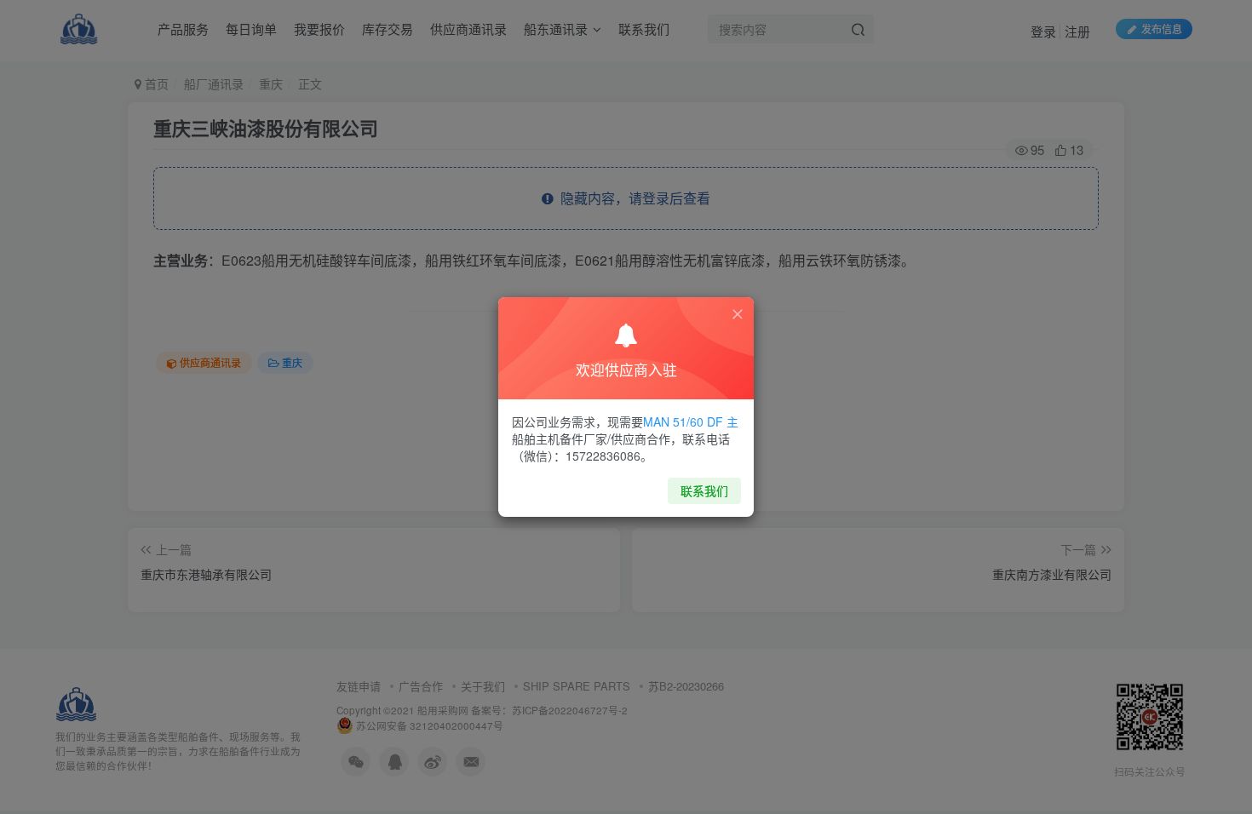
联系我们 (704, 490)
